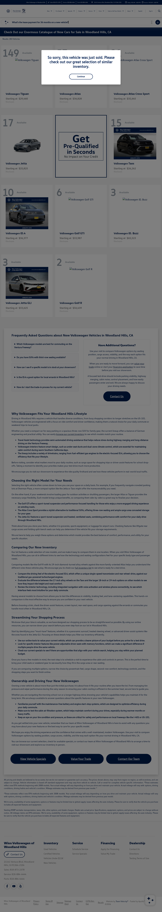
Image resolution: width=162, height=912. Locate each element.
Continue (81, 76)
